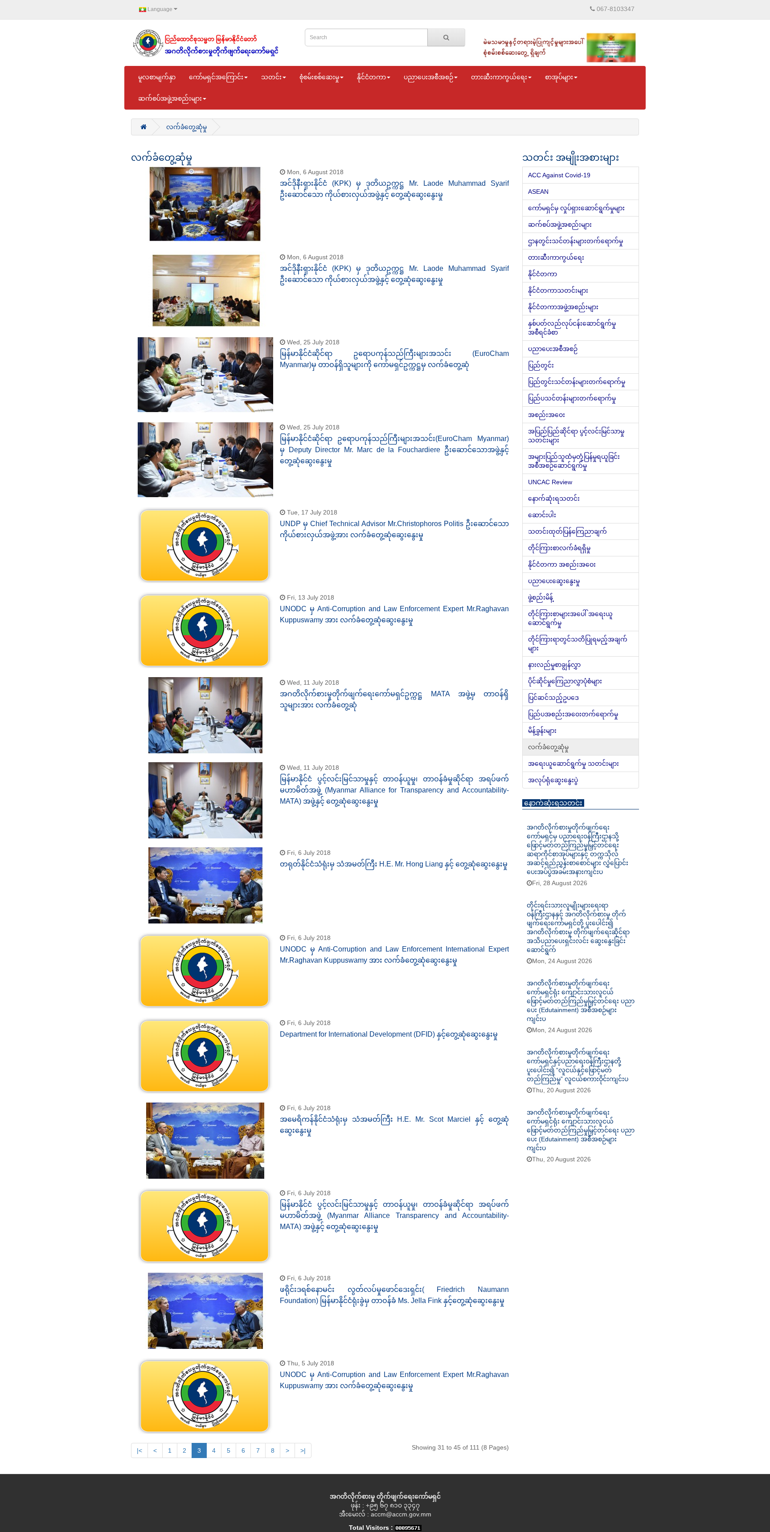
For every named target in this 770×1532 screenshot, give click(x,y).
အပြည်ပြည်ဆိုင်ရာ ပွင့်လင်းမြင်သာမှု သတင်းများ (576, 436)
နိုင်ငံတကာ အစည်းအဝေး (562, 564)
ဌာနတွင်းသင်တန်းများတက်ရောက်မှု (575, 241)
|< (139, 1450)
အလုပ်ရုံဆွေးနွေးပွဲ (553, 780)
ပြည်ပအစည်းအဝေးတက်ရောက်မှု (573, 714)
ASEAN (538, 191)
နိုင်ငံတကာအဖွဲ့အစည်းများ (563, 306)
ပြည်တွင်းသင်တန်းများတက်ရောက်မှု (576, 381)
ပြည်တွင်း (541, 365)
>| (303, 1450)
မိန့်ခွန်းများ (542, 730)
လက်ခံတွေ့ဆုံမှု (186, 127)
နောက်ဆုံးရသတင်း (554, 498)
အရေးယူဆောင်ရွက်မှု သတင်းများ (573, 763)
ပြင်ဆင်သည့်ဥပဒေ (553, 697)
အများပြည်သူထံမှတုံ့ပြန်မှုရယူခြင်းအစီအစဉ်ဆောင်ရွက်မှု (574, 461)
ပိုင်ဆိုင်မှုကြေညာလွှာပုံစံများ (565, 681)
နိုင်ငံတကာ (542, 274)
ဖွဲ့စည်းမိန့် (540, 597)
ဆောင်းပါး (542, 515)
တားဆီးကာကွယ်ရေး (556, 257)
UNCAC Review (550, 482)
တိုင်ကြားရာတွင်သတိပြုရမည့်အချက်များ (577, 644)
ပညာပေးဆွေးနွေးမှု (554, 580)
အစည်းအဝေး (546, 414)
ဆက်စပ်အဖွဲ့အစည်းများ (560, 224)
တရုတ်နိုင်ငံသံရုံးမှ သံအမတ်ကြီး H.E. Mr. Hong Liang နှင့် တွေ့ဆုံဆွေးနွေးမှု (394, 864)
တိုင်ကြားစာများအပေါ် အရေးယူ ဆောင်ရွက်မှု (570, 618)
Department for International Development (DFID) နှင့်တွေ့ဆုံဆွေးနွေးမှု (389, 1034)
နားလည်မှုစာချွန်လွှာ (554, 664)
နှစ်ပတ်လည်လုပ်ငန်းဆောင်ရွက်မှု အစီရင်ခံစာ (572, 328)
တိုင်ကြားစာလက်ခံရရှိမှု (559, 548)
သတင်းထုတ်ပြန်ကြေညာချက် (567, 531)
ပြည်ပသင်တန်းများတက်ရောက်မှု (572, 398)
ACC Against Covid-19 (559, 175)
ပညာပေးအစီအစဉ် (553, 348)
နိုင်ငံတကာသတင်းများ (558, 290)
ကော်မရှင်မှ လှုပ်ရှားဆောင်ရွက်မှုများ (576, 208)
